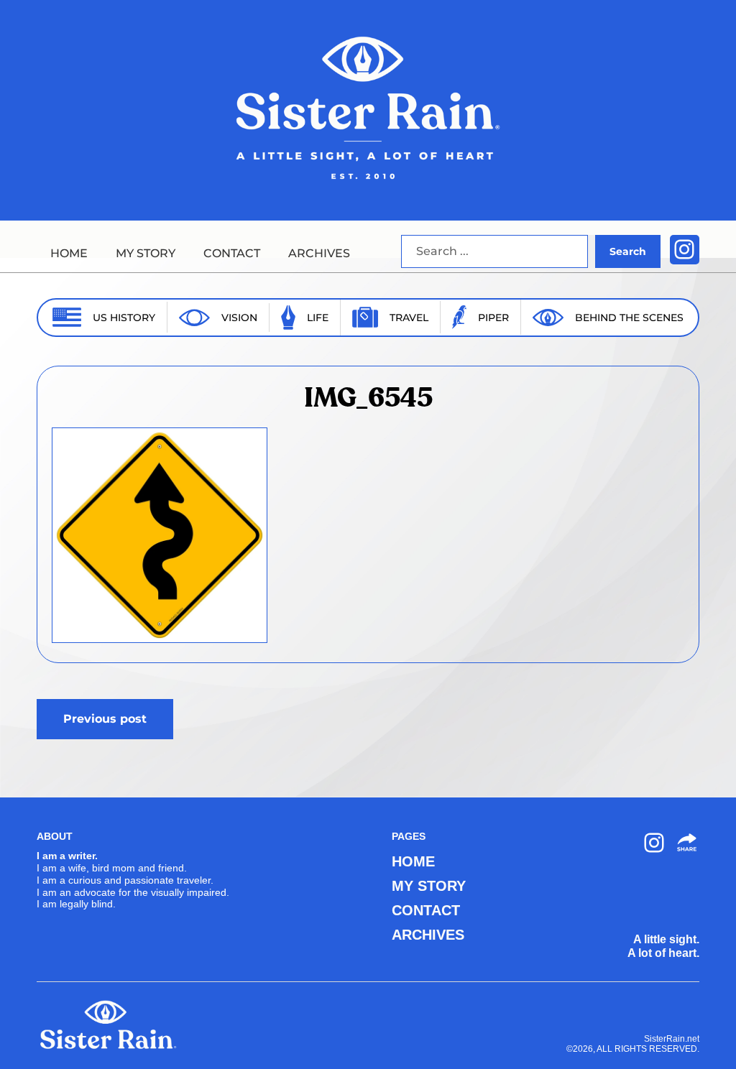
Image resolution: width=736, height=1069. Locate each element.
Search (628, 251)
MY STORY (145, 253)
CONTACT (231, 253)
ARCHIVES (319, 253)
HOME (69, 253)
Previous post (105, 719)
